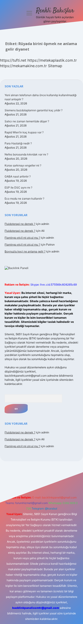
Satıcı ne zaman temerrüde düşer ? (27, 121)
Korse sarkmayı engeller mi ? (23, 165)
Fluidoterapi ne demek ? (20, 224)
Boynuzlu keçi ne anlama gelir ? (25, 251)
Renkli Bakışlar (55, 10)
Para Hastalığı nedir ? (18, 143)
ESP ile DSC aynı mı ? (18, 187)
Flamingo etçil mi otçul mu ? (22, 237)
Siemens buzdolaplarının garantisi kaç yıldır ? (33, 110)
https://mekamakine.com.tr (23, 65)
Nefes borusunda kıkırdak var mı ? (26, 154)
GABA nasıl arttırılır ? (18, 176)
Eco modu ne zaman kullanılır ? (24, 198)
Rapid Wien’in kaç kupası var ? (24, 132)
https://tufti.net (13, 60)
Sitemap (55, 65)
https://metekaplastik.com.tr (52, 60)
